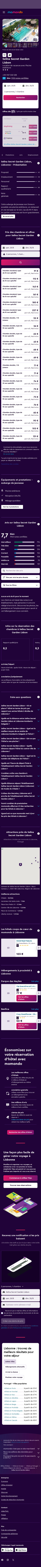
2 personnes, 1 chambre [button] (14, 92)
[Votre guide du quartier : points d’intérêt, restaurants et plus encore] (38, 833)
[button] (3, 12)
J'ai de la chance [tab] (11, 1372)
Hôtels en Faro (9, 1395)
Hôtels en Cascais (10, 1420)
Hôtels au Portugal (32, 1466)
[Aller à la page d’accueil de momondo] (15, 12)
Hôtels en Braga (10, 1404)
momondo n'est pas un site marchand (19, 1449)
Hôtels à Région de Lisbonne (12, 1468)
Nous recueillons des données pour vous (18, 1453)
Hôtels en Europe (18, 1466)
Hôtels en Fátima (10, 1417)
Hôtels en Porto (10, 1388)
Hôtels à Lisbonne (29, 1468)
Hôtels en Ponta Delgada (13, 1411)
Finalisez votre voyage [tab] (13, 1377)
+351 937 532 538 (10, 75)
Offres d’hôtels (5, 1466)
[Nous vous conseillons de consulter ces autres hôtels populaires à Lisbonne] (38, 930)
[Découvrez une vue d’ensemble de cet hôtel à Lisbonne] (38, 163)
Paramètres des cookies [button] (9, 464)
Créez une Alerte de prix (20, 1119)
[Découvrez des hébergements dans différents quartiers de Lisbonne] (38, 972)
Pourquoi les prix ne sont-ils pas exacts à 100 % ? (19, 1457)
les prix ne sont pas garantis (20, 1442)
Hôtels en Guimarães (11, 1414)
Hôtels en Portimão (11, 1407)
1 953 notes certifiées (19, 78)
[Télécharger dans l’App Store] (21, 1550)
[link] (26, 998)
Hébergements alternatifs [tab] (15, 1367)
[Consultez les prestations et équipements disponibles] (38, 481)
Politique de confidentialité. (22, 1327)
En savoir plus (8, 454)
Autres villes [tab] (9, 1361)
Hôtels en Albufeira (11, 1398)
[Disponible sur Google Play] (7, 1550)
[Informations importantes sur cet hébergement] (38, 629)
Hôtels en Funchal (10, 1391)
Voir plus (34, 981)
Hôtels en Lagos (10, 1401)
